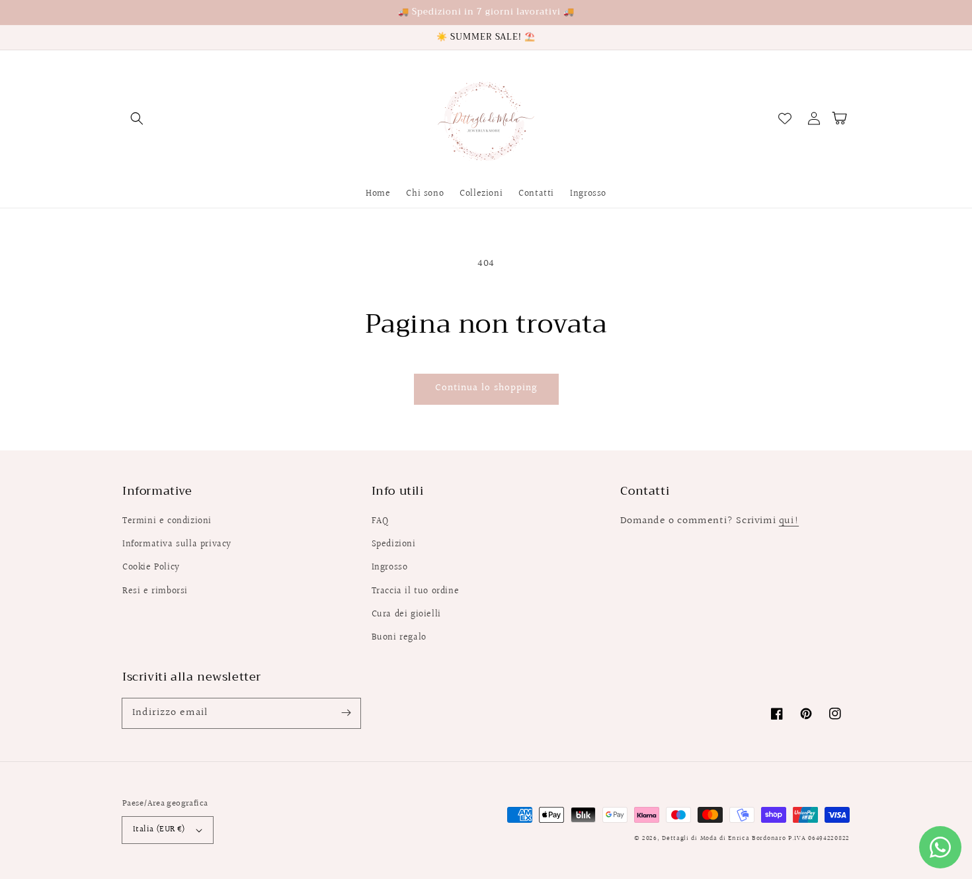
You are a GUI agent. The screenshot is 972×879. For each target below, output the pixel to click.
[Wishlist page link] (784, 118)
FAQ (380, 521)
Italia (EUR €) (159, 829)
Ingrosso (390, 567)
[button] (136, 118)
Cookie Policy (151, 567)
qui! (789, 521)
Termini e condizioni (167, 521)
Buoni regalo (399, 637)
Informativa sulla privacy (176, 544)
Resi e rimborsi (155, 591)
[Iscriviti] (345, 713)
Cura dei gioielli (406, 614)
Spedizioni (394, 544)
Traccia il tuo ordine (416, 591)
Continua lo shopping (486, 388)
